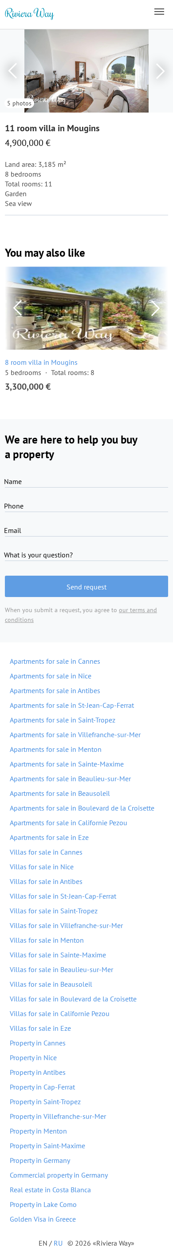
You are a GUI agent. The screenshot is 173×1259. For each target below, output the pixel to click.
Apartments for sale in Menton (56, 749)
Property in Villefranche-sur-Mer (58, 1116)
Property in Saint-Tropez (45, 1101)
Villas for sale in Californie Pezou (60, 1013)
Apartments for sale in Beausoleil (60, 793)
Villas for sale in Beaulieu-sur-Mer (61, 969)
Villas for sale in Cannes (46, 851)
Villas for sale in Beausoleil (51, 984)
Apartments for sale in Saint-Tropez (62, 719)
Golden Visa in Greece (43, 1219)
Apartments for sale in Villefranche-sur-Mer (75, 734)
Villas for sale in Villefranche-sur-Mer (66, 925)
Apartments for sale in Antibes (55, 690)
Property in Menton (38, 1130)
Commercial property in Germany (59, 1174)
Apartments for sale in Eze (49, 837)
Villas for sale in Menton (47, 940)
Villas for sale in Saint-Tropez (54, 910)
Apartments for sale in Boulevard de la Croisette (82, 807)
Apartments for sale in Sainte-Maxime (67, 763)
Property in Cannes (38, 1042)
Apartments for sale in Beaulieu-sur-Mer (70, 778)
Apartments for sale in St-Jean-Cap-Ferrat (72, 705)
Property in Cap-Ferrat (42, 1086)
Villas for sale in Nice (42, 866)
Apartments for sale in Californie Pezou (68, 822)
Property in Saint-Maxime (47, 1145)
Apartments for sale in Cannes (55, 661)
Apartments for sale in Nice (50, 675)
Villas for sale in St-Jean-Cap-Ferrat (63, 896)
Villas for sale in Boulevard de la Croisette (73, 998)
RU (58, 1243)
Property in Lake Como (43, 1204)
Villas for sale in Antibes (46, 881)
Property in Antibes (38, 1072)
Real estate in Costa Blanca (50, 1189)
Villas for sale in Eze (40, 1028)
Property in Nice (33, 1057)
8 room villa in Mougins (41, 362)
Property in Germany (40, 1160)
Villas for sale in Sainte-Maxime (58, 954)
